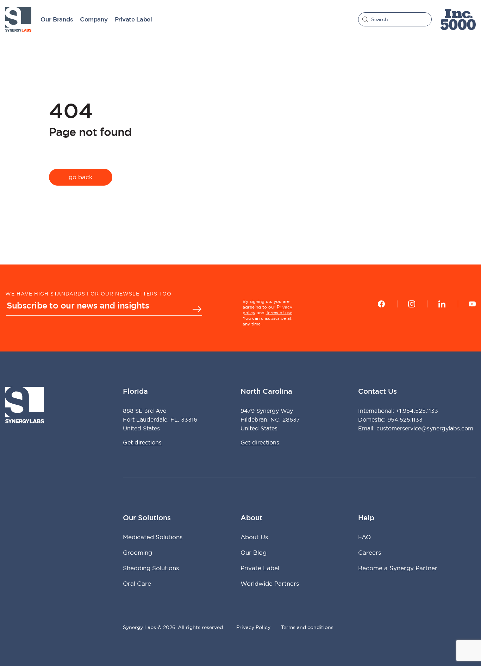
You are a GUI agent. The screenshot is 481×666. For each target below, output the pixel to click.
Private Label (133, 20)
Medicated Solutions (152, 537)
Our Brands (56, 20)
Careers (369, 552)
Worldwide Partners (270, 583)
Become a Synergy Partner (397, 568)
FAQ (364, 537)
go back (81, 177)
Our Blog (254, 552)
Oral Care (137, 583)
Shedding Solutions (151, 568)
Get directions (142, 442)
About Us (254, 537)
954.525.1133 (405, 419)
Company (94, 20)
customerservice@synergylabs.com (424, 428)
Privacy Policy (253, 627)
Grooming (137, 552)
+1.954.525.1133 (417, 410)
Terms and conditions (307, 627)
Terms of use (279, 312)
